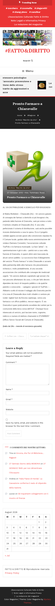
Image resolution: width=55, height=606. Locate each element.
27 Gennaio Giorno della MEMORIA (24, 464)
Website (9, 409)
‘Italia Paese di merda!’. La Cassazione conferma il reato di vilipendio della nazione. (27, 483)
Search (26, 61)
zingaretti (41, 8)
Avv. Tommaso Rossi (35, 193)
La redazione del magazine (28, 24)
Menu (29, 71)
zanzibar (35, 12)
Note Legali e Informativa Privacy (28, 20)
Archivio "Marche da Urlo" (19, 188)
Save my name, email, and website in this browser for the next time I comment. (24, 424)
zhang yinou (20, 12)
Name (9, 389)
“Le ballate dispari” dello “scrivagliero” (41, 336)
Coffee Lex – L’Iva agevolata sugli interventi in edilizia (17, 336)
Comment (11, 362)
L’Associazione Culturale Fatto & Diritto (28, 17)
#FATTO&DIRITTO (27, 50)
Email (9, 399)
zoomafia (27, 8)
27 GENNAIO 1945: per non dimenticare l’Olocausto (27, 468)
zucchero (13, 8)
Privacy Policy (12, 573)
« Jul (7, 555)
